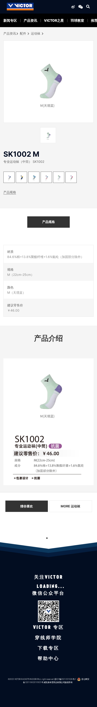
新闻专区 (10, 20)
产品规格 (9, 192)
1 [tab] (47, 538)
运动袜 (35, 33)
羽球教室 (77, 20)
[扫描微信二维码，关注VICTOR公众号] (80, 6)
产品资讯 (30, 20)
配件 (23, 33)
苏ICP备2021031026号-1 (65, 679)
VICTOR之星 (54, 20)
